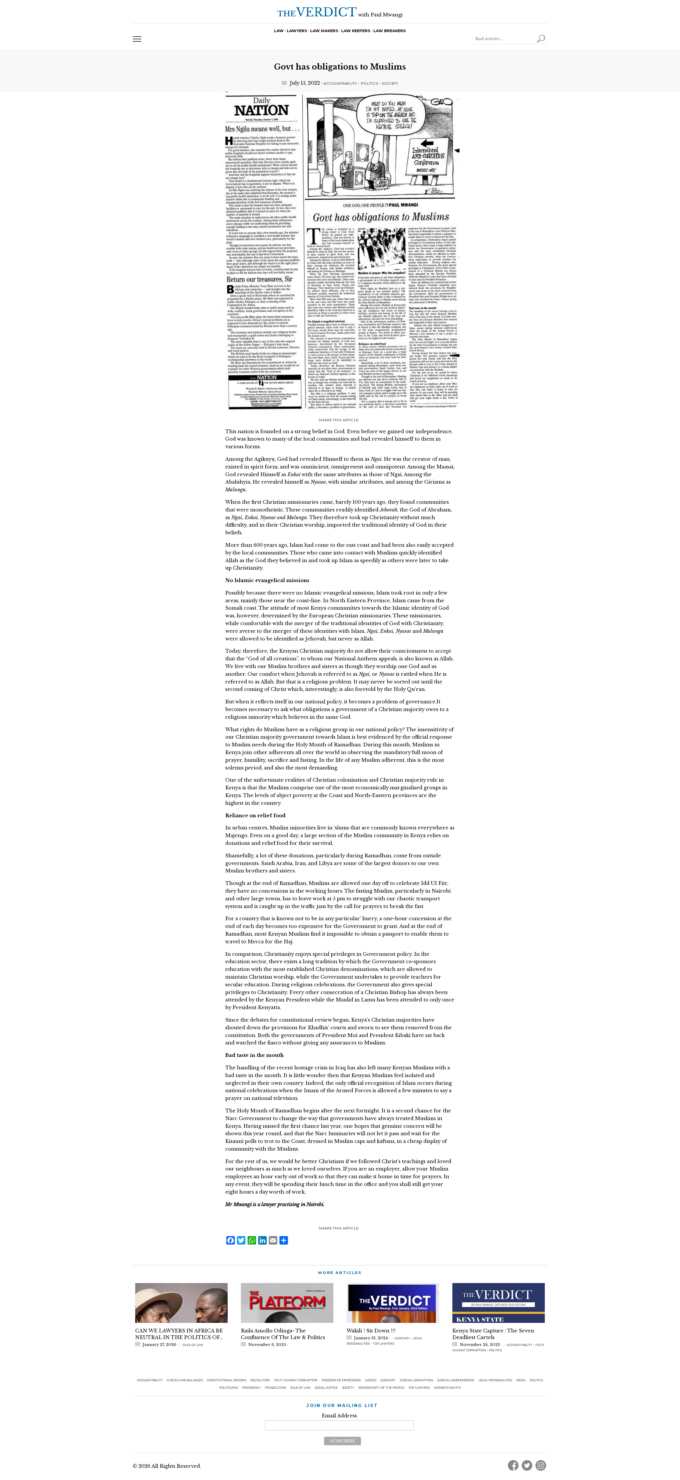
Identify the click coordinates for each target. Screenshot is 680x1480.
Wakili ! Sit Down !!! (371, 1331)
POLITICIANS (228, 1387)
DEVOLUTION (260, 1380)
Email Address (339, 1416)
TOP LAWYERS (383, 1343)
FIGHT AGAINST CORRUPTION (295, 1380)
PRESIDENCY (251, 1387)
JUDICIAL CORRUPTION (416, 1380)
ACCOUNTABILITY (340, 83)
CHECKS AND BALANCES (185, 1380)
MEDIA (521, 1380)
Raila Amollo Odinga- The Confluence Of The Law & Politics (283, 1334)
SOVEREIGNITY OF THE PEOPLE (381, 1387)
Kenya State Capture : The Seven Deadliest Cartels (493, 1334)
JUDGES (370, 1380)
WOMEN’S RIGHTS (447, 1387)
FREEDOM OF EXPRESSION (341, 1380)
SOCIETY (390, 83)
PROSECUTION (275, 1387)
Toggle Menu (137, 39)
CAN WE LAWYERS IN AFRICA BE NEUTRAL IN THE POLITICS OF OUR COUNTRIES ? (179, 1334)
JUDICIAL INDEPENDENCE (455, 1380)
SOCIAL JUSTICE (326, 1387)
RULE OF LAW (193, 1345)
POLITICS (369, 83)
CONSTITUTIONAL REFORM (226, 1380)
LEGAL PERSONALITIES (495, 1380)
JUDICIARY (402, 1338)
